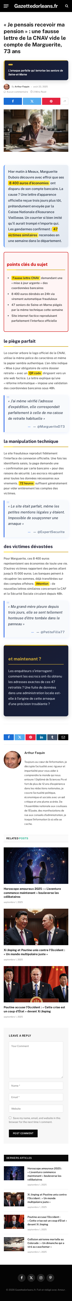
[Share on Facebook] (13, 101)
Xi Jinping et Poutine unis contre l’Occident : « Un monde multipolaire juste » (47, 1198)
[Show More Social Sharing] (64, 101)
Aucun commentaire (17, 92)
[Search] (66, 6)
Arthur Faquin (22, 86)
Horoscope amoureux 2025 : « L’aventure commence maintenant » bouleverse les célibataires (32, 893)
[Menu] (6, 6)
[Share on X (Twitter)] (32, 101)
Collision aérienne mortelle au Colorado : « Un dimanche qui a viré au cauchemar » (46, 1243)
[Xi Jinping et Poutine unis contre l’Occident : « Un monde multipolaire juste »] (36, 927)
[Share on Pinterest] (51, 101)
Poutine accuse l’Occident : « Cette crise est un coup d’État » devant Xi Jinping (47, 1220)
